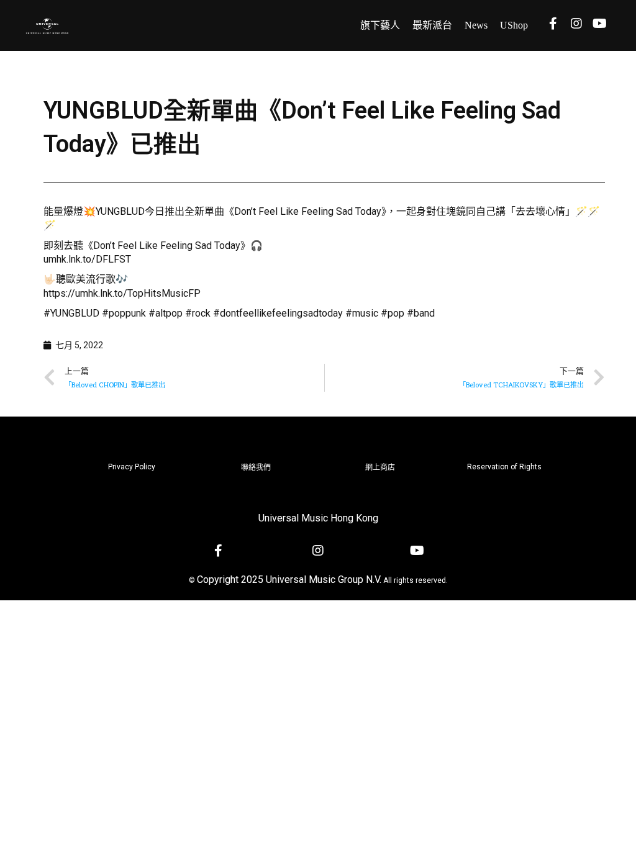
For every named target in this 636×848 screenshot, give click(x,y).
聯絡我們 (256, 467)
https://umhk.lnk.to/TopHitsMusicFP (122, 293)
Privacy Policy (131, 466)
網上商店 (380, 467)
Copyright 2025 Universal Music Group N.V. (289, 579)
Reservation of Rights (504, 466)
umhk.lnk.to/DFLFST (87, 259)
